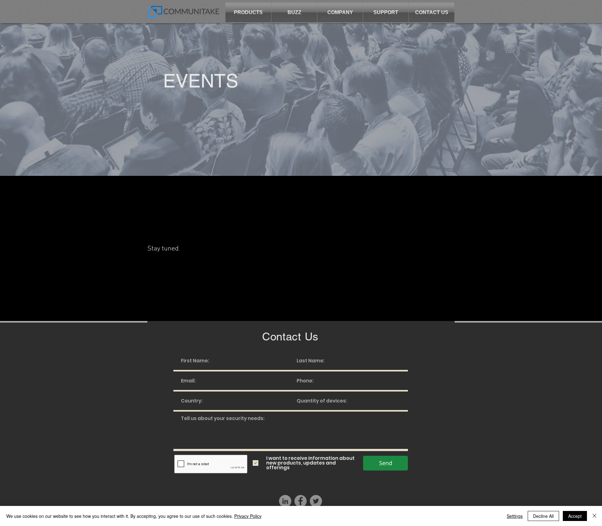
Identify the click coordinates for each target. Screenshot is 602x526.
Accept (575, 516)
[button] (248, 12)
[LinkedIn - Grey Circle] (285, 501)
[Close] (594, 516)
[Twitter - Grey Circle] (316, 501)
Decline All (543, 516)
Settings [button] (515, 516)
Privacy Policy (247, 516)
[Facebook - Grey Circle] (300, 501)
